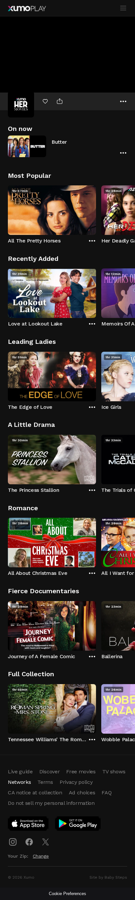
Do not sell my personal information (51, 803)
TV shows (113, 771)
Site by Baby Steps (108, 877)
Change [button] (41, 856)
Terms (45, 782)
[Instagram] (13, 842)
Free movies (80, 771)
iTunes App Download (28, 825)
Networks (19, 782)
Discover (49, 771)
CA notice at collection (35, 792)
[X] (45, 842)
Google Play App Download (78, 825)
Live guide (20, 771)
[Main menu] (123, 8)
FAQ (106, 792)
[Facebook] (29, 842)
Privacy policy (76, 782)
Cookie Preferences (67, 893)
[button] (67, 146)
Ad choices (82, 792)
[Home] (27, 8)
